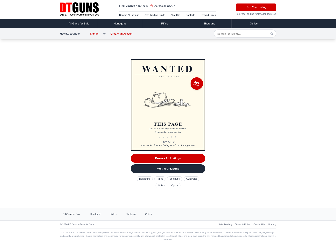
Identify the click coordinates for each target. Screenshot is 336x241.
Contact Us (259, 224)
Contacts (190, 15)
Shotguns (209, 23)
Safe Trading (225, 224)
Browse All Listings (129, 15)
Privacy (272, 224)
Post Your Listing (256, 7)
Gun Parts (191, 178)
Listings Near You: (133, 5)
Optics (254, 23)
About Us (175, 15)
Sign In (94, 33)
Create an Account (121, 33)
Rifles (164, 23)
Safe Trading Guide (154, 15)
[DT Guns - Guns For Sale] (79, 7)
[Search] (272, 34)
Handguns (120, 23)
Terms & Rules (208, 15)
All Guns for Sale (79, 23)
